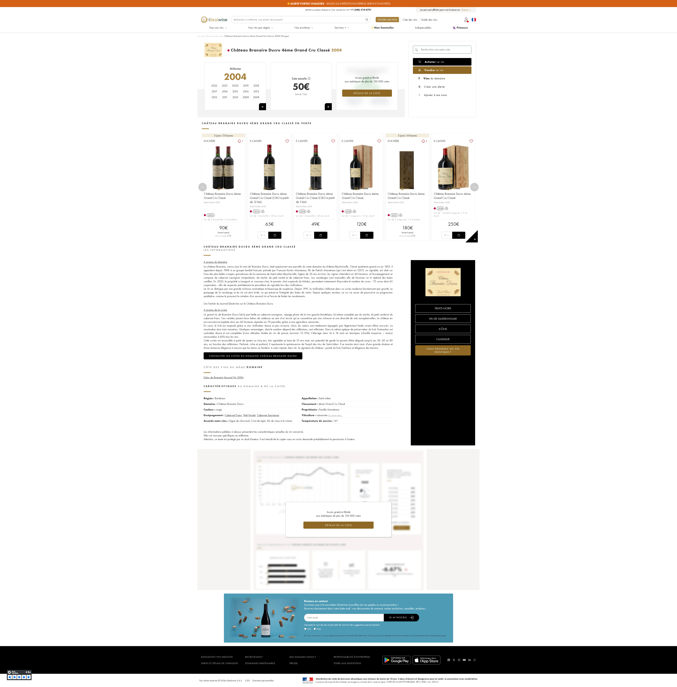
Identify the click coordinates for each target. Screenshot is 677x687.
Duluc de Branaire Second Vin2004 (223, 377)
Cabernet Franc (233, 415)
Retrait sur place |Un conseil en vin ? (338, 9)
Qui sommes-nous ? (302, 656)
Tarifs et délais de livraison (219, 663)
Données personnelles (263, 680)
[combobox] (467, 10)
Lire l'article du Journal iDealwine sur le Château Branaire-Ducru (238, 303)
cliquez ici (326, 9)
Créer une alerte (434, 87)
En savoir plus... (335, 415)
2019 (246, 85)
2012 (214, 97)
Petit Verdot (249, 415)
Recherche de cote (214, 36)
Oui (309, 628)
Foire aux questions (347, 663)
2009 (246, 97)
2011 (224, 97)
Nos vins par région (259, 27)
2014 (246, 91)
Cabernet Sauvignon (268, 415)
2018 (256, 85)
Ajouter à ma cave (435, 95)
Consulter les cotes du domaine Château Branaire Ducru (253, 355)
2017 (214, 91)
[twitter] (454, 660)
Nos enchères (302, 27)
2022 (214, 85)
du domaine (434, 78)
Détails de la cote (366, 93)
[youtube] (464, 660)
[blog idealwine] (474, 660)
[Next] (474, 187)
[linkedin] (469, 660)
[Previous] (202, 187)
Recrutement (254, 656)
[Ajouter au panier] (274, 235)
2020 (235, 85)
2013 (256, 91)
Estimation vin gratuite (217, 656)
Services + (340, 27)
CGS (247, 680)
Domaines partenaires (260, 663)
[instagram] (459, 660)
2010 (235, 97)
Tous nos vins (216, 27)
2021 (225, 85)
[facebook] (449, 660)
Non (319, 628)
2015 (235, 91)
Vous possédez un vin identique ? (443, 350)
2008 (256, 97)
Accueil (200, 36)
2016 (225, 91)
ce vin (434, 62)
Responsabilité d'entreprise (352, 656)
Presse (293, 663)
